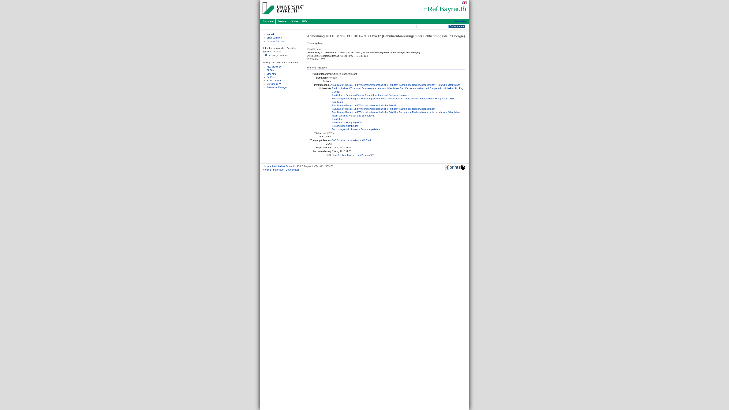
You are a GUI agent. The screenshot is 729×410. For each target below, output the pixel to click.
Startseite (268, 21)
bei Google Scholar (277, 55)
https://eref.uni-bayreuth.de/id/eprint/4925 (353, 155)
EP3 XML (271, 73)
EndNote (271, 77)
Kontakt (267, 169)
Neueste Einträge (276, 41)
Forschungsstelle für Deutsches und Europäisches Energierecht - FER (418, 98)
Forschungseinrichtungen (345, 98)
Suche (294, 21)
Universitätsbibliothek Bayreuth (279, 166)
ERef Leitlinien (274, 37)
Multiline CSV (274, 84)
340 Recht (366, 140)
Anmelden (459, 21)
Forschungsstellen (370, 98)
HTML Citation (274, 80)
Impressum (279, 169)
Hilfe (304, 21)
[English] (464, 3)
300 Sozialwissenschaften (345, 140)
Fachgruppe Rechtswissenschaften (417, 85)
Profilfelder (337, 95)
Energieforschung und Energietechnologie (387, 95)
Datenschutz (292, 169)
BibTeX (270, 70)
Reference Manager (277, 87)
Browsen (282, 21)
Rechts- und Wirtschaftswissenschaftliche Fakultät (371, 85)
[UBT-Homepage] (283, 16)
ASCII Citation (274, 67)
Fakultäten (337, 85)
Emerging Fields (354, 95)
